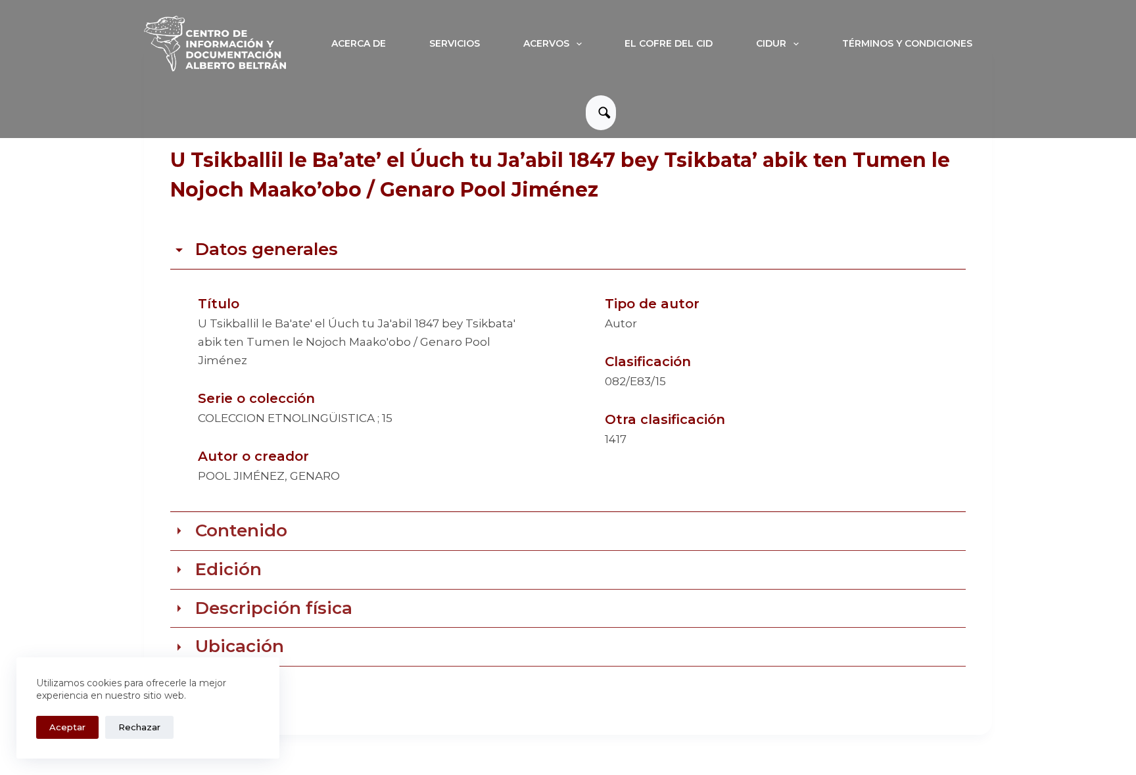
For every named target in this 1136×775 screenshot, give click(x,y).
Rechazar (139, 727)
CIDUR (771, 43)
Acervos (546, 43)
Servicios (454, 43)
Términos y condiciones (907, 43)
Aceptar (67, 727)
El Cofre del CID (669, 43)
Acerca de (358, 43)
